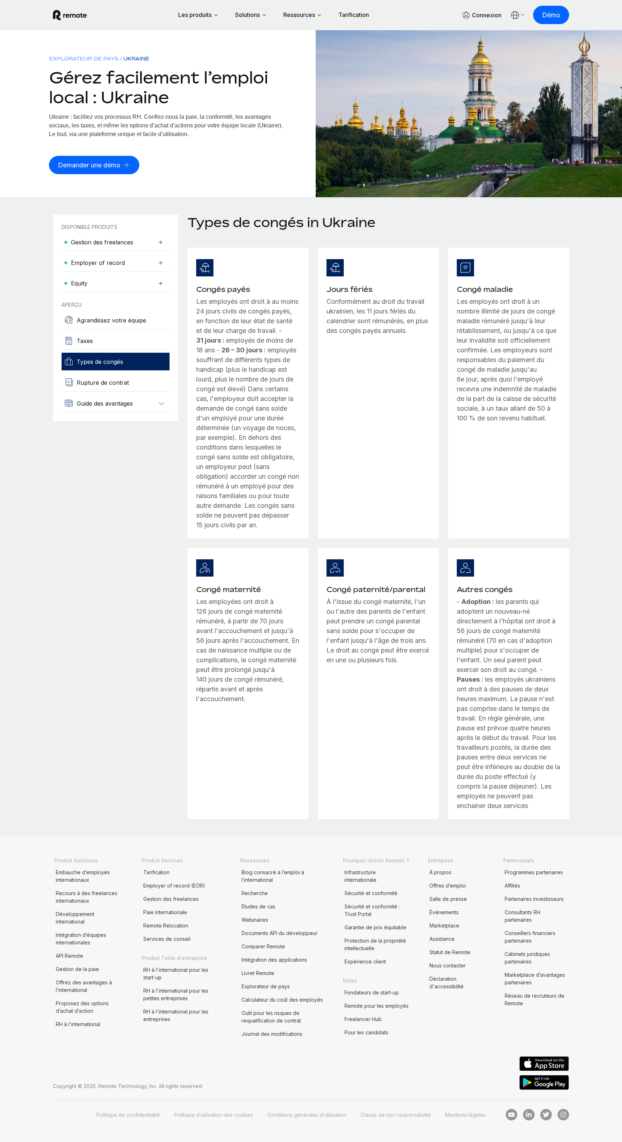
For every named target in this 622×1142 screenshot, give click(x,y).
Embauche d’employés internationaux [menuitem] (83, 876)
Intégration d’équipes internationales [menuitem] (81, 938)
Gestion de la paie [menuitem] (77, 969)
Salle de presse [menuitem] (448, 899)
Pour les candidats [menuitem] (366, 1032)
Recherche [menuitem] (255, 893)
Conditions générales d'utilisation (306, 1115)
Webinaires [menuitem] (255, 920)
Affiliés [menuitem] (512, 886)
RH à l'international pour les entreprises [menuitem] (175, 1015)
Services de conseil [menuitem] (166, 939)
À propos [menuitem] (440, 872)
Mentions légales (465, 1115)
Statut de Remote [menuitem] (449, 952)
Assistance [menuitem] (442, 939)
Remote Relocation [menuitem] (165, 925)
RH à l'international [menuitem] (78, 1024)
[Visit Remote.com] (70, 15)
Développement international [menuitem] (75, 918)
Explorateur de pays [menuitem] (83, 58)
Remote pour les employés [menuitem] (376, 1006)
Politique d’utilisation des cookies (213, 1115)
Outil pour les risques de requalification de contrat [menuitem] (271, 1017)
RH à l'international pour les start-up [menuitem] (175, 973)
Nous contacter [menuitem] (447, 965)
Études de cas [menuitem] (258, 906)
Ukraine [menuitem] (136, 58)
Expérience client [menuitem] (365, 961)
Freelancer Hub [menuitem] (363, 1019)
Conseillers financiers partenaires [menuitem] (530, 937)
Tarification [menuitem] (156, 872)
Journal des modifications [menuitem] (272, 1034)
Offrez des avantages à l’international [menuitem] (84, 986)
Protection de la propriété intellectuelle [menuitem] (375, 944)
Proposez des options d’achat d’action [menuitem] (82, 1007)
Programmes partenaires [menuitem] (534, 872)
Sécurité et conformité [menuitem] (370, 893)
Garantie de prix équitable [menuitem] (375, 927)
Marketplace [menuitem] (444, 925)
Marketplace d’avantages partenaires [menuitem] (535, 978)
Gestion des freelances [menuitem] (171, 899)
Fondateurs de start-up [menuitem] (371, 992)
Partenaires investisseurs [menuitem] (534, 899)
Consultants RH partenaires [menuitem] (522, 916)
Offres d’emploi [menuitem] (447, 886)
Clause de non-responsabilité (396, 1115)
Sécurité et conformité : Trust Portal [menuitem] (372, 910)
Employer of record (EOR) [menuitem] (174, 886)
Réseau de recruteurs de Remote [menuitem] (534, 999)
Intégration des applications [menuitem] (274, 960)
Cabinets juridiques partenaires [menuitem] (527, 958)
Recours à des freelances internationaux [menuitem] (86, 897)
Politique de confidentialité (128, 1115)
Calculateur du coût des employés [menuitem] (282, 1000)
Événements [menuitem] (444, 912)
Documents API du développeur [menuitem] (279, 933)
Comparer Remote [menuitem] (263, 946)
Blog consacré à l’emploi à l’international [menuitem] (273, 876)
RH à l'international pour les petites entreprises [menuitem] (175, 994)
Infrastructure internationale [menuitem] (360, 876)
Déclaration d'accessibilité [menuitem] (446, 982)
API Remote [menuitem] (69, 956)
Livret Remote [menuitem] (258, 973)
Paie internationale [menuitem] (165, 912)
